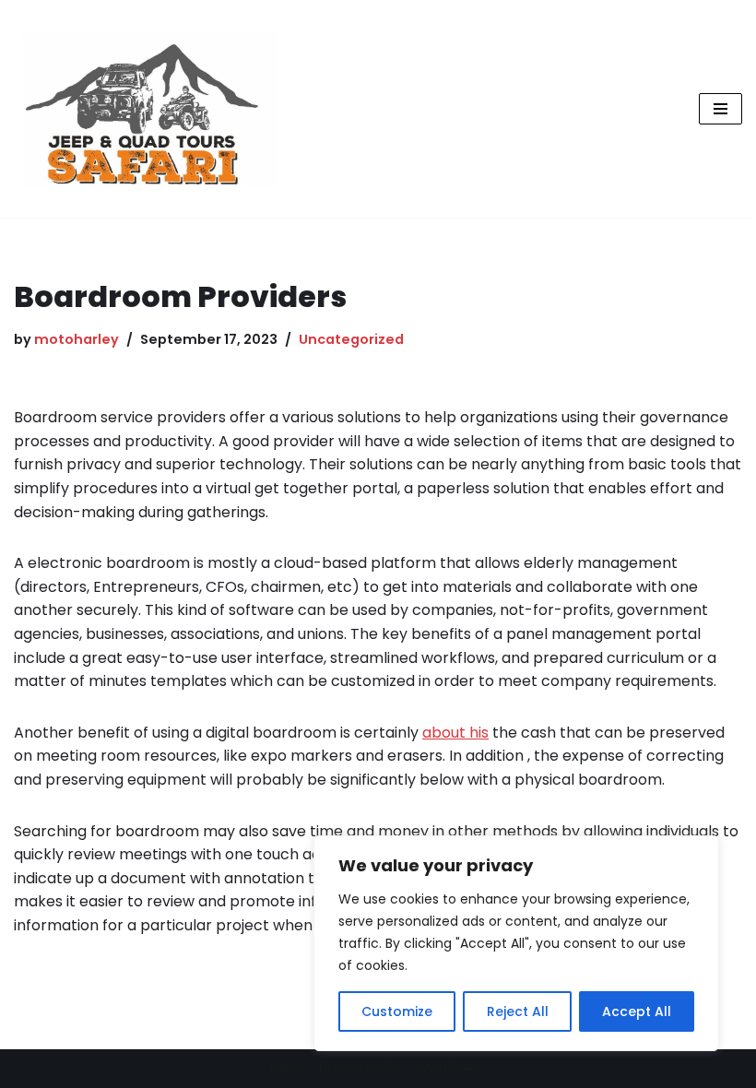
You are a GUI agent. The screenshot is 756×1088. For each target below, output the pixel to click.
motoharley (76, 339)
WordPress (448, 1068)
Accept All (636, 1011)
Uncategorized (351, 339)
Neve (287, 1068)
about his (455, 732)
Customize (396, 1011)
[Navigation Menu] (720, 108)
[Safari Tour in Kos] (145, 108)
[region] (516, 943)
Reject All (518, 1011)
